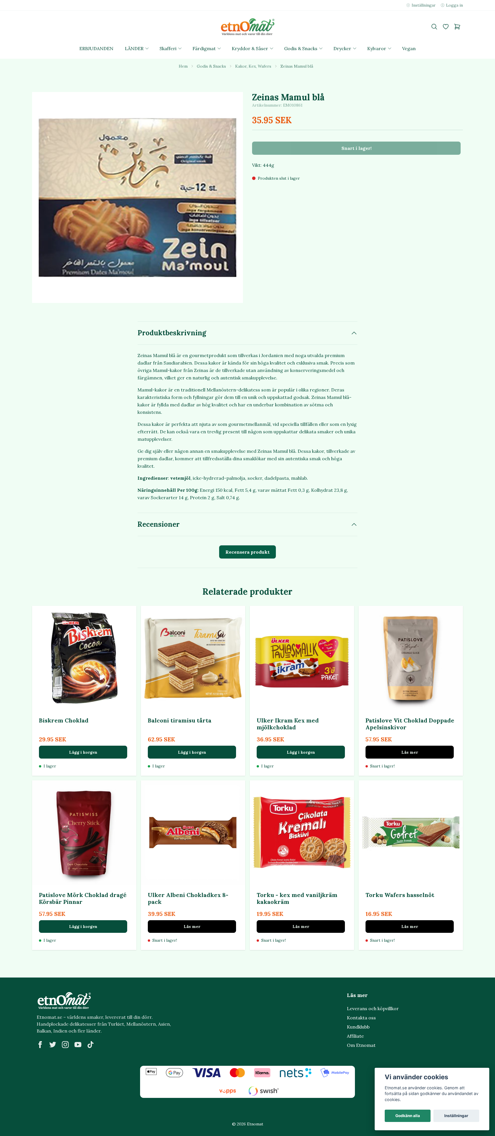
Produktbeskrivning (172, 332)
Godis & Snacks (211, 66)
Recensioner (159, 524)
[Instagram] (65, 1044)
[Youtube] (77, 1044)
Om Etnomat (361, 1045)
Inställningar (456, 1115)
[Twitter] (52, 1044)
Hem (183, 66)
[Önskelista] (445, 26)
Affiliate (355, 1036)
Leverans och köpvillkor (373, 1008)
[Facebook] (40, 1044)
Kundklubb (358, 1027)
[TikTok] (90, 1044)
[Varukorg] (457, 26)
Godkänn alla (407, 1115)
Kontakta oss (361, 1018)
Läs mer (409, 752)
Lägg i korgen (83, 752)
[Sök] (434, 26)
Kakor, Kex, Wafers (253, 66)
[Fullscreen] (137, 197)
